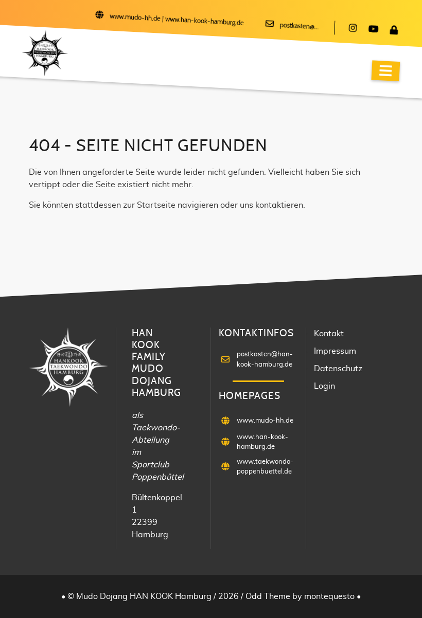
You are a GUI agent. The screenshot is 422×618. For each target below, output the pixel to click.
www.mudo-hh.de (135, 18)
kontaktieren (279, 205)
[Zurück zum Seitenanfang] (385, 581)
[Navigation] (385, 70)
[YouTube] (373, 30)
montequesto (330, 596)
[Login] (394, 31)
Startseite (156, 205)
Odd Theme (267, 596)
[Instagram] (352, 29)
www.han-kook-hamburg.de (204, 21)
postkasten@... (299, 26)
